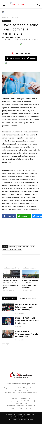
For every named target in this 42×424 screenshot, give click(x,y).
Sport (4, 310)
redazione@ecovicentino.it (25, 406)
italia (5, 249)
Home (4, 17)
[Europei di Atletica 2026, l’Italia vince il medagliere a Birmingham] (8, 321)
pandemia (12, 249)
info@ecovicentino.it (25, 408)
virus (19, 249)
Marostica (25, 277)
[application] (21, 58)
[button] (38, 5)
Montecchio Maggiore (10, 277)
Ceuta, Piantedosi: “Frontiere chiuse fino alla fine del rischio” (26, 334)
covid (32, 246)
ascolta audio (8, 58)
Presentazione (11, 414)
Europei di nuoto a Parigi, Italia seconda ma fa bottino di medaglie (26, 307)
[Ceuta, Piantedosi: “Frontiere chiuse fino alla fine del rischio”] (8, 334)
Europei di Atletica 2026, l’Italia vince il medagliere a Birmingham (27, 320)
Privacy (30, 419)
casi (19, 246)
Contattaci (25, 417)
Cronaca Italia (13, 17)
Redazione (30, 414)
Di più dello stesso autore (27, 298)
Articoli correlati (9, 298)
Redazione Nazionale (12, 37)
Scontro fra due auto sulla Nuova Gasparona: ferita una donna (30, 284)
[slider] (33, 58)
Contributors (15, 417)
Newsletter (21, 414)
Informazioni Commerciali (17, 419)
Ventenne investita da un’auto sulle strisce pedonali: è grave (10, 284)
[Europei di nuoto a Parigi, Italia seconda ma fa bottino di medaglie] (8, 307)
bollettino (12, 246)
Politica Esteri (7, 337)
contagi (25, 246)
